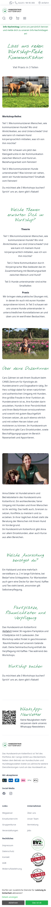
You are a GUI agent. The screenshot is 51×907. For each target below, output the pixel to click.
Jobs (29, 830)
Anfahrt (7, 631)
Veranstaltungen (10, 830)
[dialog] (25, 897)
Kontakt (5, 857)
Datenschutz (8, 851)
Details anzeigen (10, 897)
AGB (4, 863)
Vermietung (32, 824)
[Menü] (24, 18)
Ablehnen (13, 902)
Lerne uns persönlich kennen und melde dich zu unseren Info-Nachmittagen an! (25, 30)
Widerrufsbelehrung (12, 868)
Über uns (31, 813)
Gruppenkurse (9, 824)
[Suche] (4, 18)
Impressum (7, 845)
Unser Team (33, 818)
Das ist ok (36, 902)
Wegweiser (7, 813)
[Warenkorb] (17, 18)
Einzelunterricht (10, 818)
